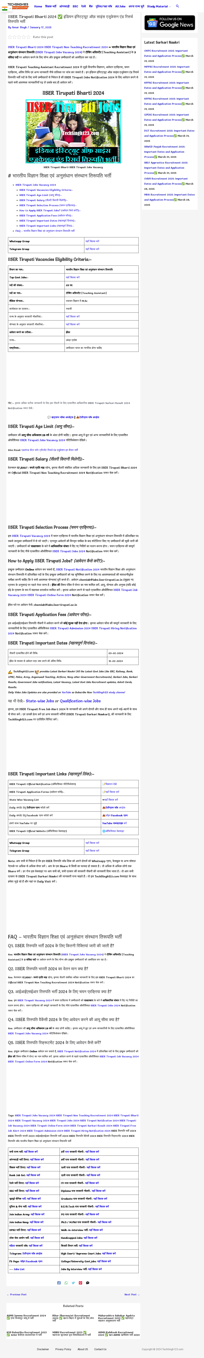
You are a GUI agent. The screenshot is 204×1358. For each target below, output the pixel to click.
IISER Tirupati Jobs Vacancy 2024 (58, 52)
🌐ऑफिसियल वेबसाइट (113, 831)
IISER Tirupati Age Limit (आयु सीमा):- (40, 195)
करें (114, 823)
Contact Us (100, 1349)
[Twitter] (73, 1282)
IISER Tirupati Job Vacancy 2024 (119, 1056)
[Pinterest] (80, 1282)
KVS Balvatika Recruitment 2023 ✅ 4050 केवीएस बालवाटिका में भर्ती (27, 1333)
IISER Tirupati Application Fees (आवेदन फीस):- (46, 215)
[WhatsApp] (66, 1282)
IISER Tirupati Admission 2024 (70, 628)
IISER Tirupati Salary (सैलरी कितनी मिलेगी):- (43, 200)
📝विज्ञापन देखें (109, 784)
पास (67, 1151)
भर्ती (24, 1198)
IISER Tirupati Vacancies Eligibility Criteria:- (46, 189)
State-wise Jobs (40, 701)
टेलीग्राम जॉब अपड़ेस (89, 417)
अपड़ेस (115, 807)
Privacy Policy (63, 1349)
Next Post (132, 1294)
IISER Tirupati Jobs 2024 (68, 551)
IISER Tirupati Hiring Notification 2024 (86, 1130)
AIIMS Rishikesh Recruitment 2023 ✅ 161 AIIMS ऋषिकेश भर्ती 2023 (119, 1333)
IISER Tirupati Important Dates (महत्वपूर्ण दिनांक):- (47, 220)
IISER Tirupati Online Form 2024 (49, 595)
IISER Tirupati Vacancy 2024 (31, 536)
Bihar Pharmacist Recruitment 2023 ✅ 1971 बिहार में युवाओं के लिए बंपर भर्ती (73, 1318)
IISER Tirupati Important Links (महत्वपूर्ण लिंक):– (46, 225)
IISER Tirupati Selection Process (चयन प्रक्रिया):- (48, 205)
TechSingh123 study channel (109, 692)
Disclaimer (43, 1349)
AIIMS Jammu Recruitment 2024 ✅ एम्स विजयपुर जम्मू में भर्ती (26, 1317)
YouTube (66, 692)
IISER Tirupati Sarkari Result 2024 (91, 1125)
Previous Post (17, 1294)
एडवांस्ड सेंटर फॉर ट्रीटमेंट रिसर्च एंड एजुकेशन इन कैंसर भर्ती (50, 450)
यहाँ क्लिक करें (92, 241)
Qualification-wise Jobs (80, 701)
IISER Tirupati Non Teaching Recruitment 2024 (76, 47)
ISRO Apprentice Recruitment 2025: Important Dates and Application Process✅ (166, 167)
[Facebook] (59, 1282)
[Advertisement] (73, 378)
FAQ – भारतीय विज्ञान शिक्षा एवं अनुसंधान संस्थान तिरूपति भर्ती (45, 230)
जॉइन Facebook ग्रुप (31, 1261)
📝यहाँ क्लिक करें (110, 791)
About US (83, 1349)
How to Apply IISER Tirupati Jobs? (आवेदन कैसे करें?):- (50, 210)
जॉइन (117, 815)
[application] (169, 6)
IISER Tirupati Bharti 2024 (26, 47)
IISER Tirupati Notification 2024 (77, 569)
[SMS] (87, 1282)
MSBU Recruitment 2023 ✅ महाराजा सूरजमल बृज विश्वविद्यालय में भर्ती (71, 1333)
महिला (12, 1245)
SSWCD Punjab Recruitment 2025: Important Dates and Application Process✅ (164, 151)
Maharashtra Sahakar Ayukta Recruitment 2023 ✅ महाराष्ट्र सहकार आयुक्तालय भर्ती (116, 1318)
